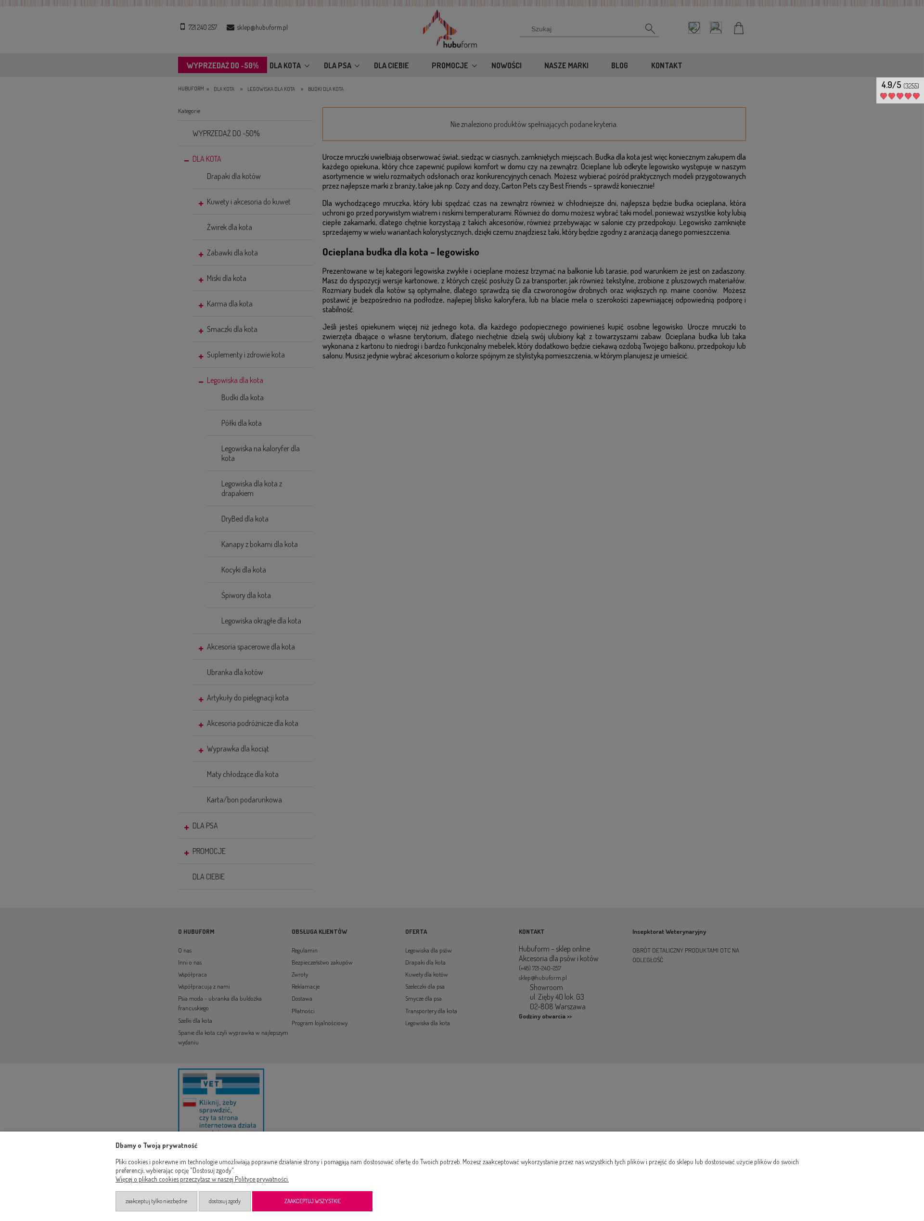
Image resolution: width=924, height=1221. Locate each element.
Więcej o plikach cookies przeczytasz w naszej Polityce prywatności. (202, 1179)
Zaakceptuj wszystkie (312, 1201)
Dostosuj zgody (225, 1201)
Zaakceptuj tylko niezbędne (156, 1201)
